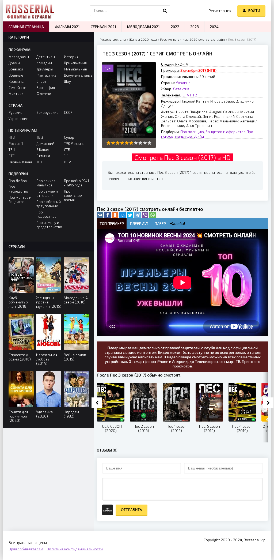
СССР (68, 112)
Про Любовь (19, 181)
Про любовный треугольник (48, 204)
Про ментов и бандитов (20, 199)
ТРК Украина (74, 143)
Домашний (45, 143)
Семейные (17, 87)
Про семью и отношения (47, 193)
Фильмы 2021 (67, 26)
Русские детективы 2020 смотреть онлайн (192, 39)
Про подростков (46, 214)
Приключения (75, 63)
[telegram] (137, 215)
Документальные (76, 75)
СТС (12, 156)
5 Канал (42, 150)
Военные (16, 75)
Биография (45, 87)
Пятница (43, 156)
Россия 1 (16, 143)
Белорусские (47, 112)
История (71, 57)
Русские (15, 112)
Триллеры (44, 69)
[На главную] (30, 10)
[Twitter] (130, 215)
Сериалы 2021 (103, 26)
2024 (214, 26)
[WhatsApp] (152, 215)
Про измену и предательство (48, 224)
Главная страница (26, 26)
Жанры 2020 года (143, 39)
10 (149, 143)
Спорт (41, 81)
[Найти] (164, 10)
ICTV (185, 95)
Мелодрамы (19, 57)
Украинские (18, 118)
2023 (194, 26)
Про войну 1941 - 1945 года (76, 183)
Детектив (181, 89)
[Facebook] (107, 215)
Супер (69, 137)
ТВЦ (12, 150)
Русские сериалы (113, 39)
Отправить (131, 510)
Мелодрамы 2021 (143, 26)
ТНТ (39, 162)
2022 (175, 26)
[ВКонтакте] (100, 215)
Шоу (67, 81)
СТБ (67, 150)
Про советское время (73, 195)
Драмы (14, 63)
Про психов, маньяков (46, 183)
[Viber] (145, 215)
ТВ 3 (39, 137)
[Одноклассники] (115, 215)
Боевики (16, 69)
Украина (183, 82)
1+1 (66, 156)
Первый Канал (20, 162)
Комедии (44, 63)
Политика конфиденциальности (75, 549)
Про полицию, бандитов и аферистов (213, 131)
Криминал (17, 81)
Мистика (16, 94)
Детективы (45, 57)
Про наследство (18, 189)
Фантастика (46, 75)
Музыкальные (75, 69)
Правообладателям (26, 549)
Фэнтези (43, 94)
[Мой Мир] (122, 215)
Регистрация (220, 10)
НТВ (193, 95)
